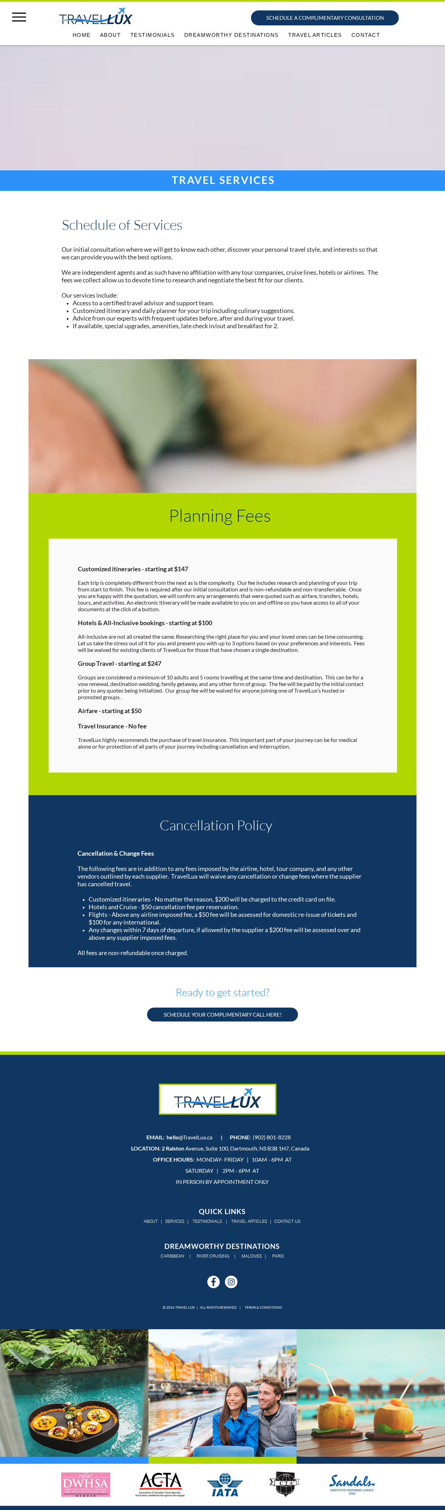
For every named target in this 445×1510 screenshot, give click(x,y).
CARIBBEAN (173, 1256)
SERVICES (174, 1221)
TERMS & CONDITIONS (263, 1307)
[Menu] (19, 16)
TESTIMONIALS (207, 1221)
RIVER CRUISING (213, 1256)
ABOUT (151, 1221)
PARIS (277, 1256)
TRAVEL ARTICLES (249, 1221)
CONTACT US (287, 1221)
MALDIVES (252, 1256)
